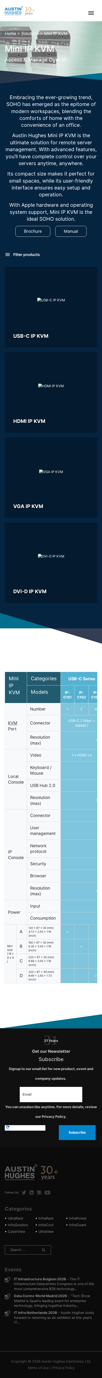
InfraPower (78, 1218)
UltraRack (15, 1218)
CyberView (16, 1231)
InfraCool (45, 1225)
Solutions (30, 33)
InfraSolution (18, 1225)
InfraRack (46, 1218)
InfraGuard (77, 1225)
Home (10, 33)
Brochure (33, 231)
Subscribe (77, 1132)
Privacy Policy (64, 1368)
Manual (71, 231)
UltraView (46, 1231)
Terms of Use (38, 1368)
